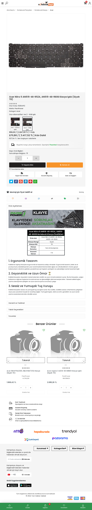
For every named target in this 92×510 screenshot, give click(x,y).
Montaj (81, 192)
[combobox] (9, 475)
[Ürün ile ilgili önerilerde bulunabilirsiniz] (79, 198)
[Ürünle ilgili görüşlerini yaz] (39, 198)
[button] (13, 53)
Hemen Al (66, 165)
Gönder (27, 459)
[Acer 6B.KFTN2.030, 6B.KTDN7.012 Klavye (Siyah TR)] (26, 348)
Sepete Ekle (28, 165)
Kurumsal (41, 448)
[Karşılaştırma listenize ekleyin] (53, 198)
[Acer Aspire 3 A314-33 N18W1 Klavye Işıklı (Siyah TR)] (66, 348)
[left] (8, 361)
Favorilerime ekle (17, 169)
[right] (84, 361)
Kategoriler (59, 448)
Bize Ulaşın (77, 448)
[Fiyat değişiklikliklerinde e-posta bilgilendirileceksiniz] (65, 198)
